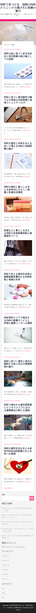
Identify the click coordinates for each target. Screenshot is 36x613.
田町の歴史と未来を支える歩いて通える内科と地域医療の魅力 (18, 146)
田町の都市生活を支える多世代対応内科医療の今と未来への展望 (18, 451)
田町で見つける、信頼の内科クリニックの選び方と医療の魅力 (18, 7)
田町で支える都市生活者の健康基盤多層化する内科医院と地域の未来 (18, 277)
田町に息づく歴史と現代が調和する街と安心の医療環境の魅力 (18, 364)
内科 (3, 588)
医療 (3, 593)
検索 (3, 494)
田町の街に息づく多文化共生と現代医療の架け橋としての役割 (18, 56)
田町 (3, 598)
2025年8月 (5, 574)
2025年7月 (5, 579)
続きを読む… (27, 87)
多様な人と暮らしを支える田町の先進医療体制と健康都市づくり (18, 233)
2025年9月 (5, 570)
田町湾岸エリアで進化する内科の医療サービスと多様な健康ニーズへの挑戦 (18, 320)
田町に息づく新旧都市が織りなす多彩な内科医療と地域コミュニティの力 (18, 100)
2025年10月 (5, 565)
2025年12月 (5, 556)
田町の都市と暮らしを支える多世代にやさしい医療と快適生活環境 (17, 190)
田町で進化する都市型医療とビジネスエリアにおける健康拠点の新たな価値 (18, 407)
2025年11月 (5, 560)
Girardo (17, 49)
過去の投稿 (8, 488)
